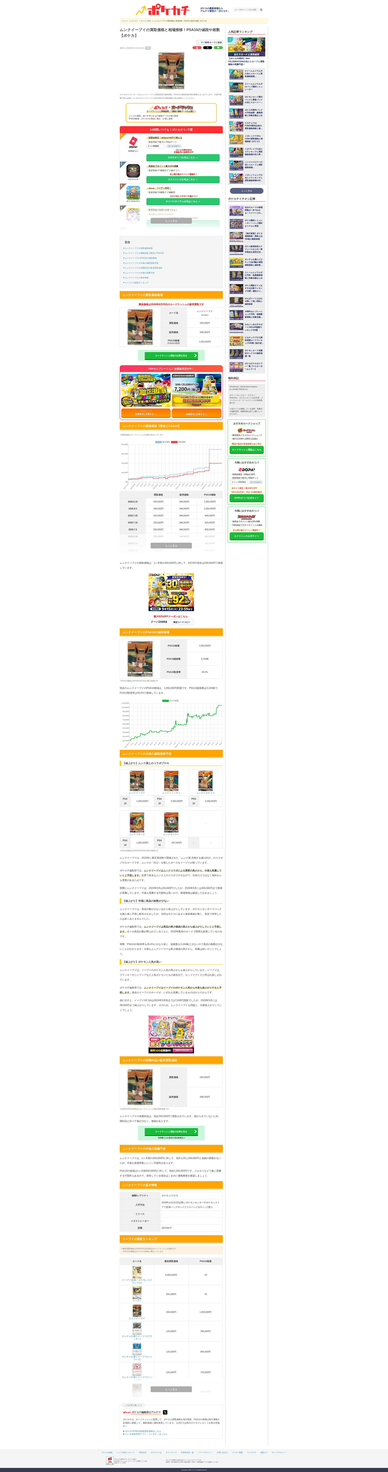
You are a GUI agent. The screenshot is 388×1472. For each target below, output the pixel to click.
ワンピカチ (251, 1452)
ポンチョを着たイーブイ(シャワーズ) (137, 1358)
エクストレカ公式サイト (246, 536)
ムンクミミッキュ (171, 792)
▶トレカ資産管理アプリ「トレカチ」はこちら (145, 1434)
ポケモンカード (245, 398)
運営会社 (142, 1452)
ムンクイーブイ (137, 792)
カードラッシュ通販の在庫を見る (171, 355)
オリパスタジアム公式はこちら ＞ (183, 201)
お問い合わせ (222, 1452)
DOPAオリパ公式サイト (246, 498)
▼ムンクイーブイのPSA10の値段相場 (140, 258)
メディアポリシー (205, 1452)
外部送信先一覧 (187, 1452)
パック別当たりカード (126, 1452)
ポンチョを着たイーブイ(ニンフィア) (137, 1378)
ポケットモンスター (238, 395)
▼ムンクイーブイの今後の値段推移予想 (140, 263)
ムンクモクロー (171, 834)
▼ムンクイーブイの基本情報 (136, 278)
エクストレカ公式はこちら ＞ (183, 179)
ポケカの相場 (107, 1452)
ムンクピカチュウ (205, 792)
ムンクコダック (137, 834)
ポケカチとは (156, 1452)
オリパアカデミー (279, 1452)
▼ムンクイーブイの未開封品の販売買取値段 (142, 268)
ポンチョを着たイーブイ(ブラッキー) (137, 1337)
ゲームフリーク (248, 400)
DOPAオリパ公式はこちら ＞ (183, 157)
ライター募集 (237, 1452)
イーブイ (137, 1300)
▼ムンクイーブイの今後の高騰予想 (138, 273)
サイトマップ (171, 1452)
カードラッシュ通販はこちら (246, 449)
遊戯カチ (264, 1452)
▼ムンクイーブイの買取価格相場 (137, 248)
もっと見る (246, 191)
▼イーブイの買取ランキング (136, 283)
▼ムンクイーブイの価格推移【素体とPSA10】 (144, 253)
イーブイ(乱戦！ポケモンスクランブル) (137, 1281)
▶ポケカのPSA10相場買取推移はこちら (142, 1431)
